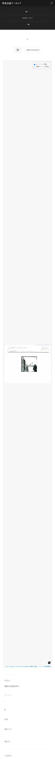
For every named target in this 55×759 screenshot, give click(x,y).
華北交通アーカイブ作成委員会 (40, 666)
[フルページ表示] (7, 74)
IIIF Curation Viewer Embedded (17, 666)
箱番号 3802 (27, 18)
